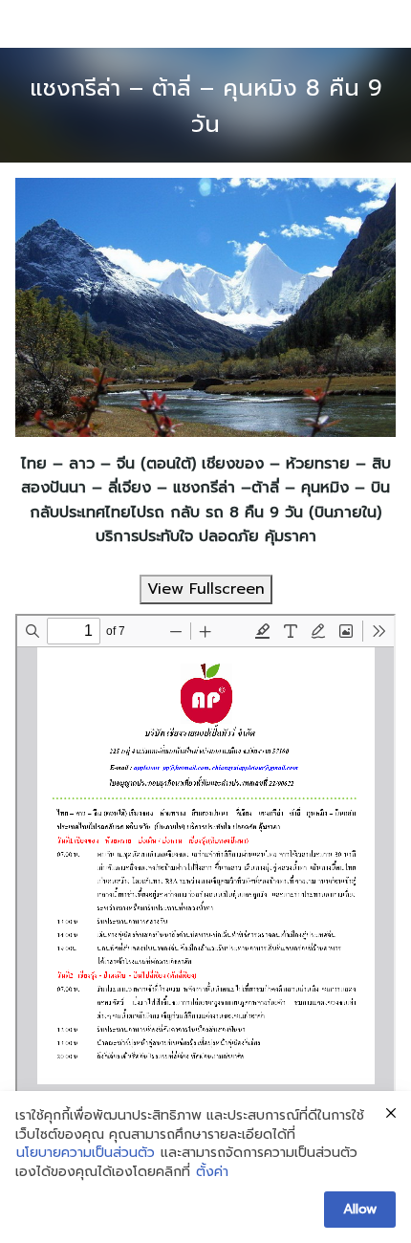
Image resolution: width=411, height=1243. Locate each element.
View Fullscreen (206, 589)
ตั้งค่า (212, 1172)
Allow (360, 1209)
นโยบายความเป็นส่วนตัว (85, 1153)
